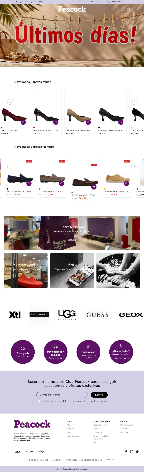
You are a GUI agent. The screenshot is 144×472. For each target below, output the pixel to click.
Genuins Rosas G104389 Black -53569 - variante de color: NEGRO (91, 189)
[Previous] (10, 102)
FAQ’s (96, 443)
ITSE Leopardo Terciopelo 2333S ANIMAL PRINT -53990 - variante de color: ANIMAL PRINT (49, 127)
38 (26, 91)
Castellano (111, 459)
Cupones (124, 432)
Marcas (70, 432)
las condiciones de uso (95, 401)
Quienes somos (100, 425)
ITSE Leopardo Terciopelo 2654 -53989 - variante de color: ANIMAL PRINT (81, 127)
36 (53, 91)
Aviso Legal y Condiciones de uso (84, 459)
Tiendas (97, 428)
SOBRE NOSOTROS (102, 421)
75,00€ (19, 133)
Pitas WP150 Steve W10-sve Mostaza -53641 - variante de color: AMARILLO (26, 189)
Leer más (72, 240)
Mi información (126, 425)
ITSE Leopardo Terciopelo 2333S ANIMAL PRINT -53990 (61, 130)
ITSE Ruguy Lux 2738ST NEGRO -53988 (126, 130)
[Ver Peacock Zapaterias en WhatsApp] (137, 451)
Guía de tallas (73, 436)
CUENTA (123, 421)
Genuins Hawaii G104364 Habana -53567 (71, 191)
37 (20, 91)
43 (9, 156)
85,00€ (117, 133)
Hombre (70, 428)
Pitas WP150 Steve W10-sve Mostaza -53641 (38, 191)
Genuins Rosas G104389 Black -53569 (103, 191)
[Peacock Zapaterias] (72, 9)
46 (6, 159)
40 (37, 91)
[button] (15, 9)
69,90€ (62, 194)
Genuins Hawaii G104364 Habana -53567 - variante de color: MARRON (58, 189)
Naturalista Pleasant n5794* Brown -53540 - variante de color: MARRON (123, 189)
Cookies (57, 459)
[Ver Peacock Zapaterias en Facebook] (126, 451)
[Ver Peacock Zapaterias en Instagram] (131, 451)
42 (3, 156)
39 (5, 91)
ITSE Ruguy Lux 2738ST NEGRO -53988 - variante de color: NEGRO (114, 127)
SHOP (69, 421)
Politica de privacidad (36, 459)
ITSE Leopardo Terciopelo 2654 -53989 (94, 130)
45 (112, 156)
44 (15, 156)
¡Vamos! (99, 394)
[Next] (134, 102)
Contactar (98, 432)
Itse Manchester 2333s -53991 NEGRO (29, 130)
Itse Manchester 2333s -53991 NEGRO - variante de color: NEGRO (16, 127)
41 (29, 94)
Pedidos (123, 428)
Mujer (69, 425)
